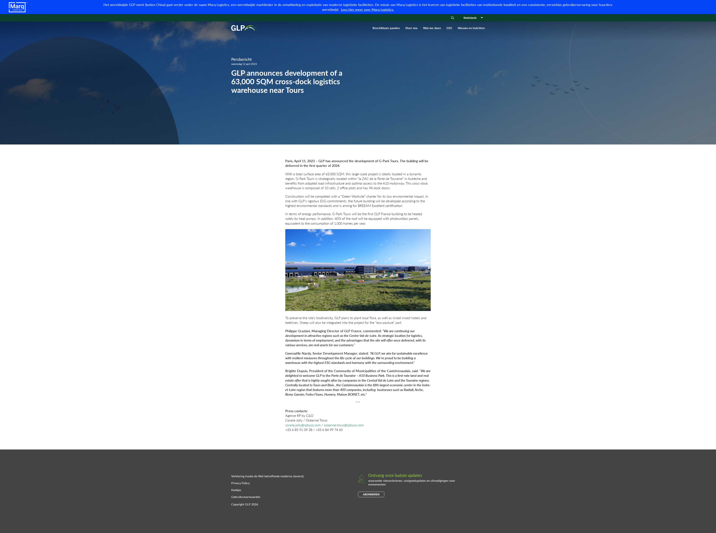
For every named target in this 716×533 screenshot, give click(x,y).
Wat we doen (432, 28)
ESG (449, 28)
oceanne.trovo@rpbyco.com (344, 425)
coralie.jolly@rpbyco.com (303, 425)
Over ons (411, 28)
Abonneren (371, 494)
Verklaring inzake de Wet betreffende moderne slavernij (267, 476)
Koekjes (236, 490)
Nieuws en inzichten (471, 28)
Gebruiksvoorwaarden (245, 497)
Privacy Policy (240, 483)
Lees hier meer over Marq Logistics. (367, 9)
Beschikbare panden (386, 28)
